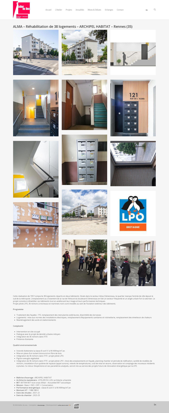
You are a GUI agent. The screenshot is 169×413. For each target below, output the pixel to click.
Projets (69, 10)
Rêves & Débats (94, 10)
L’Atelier (58, 10)
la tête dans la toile (64, 405)
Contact (120, 10)
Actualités (80, 10)
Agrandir (36, 50)
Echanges (109, 10)
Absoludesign (41, 405)
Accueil (48, 10)
